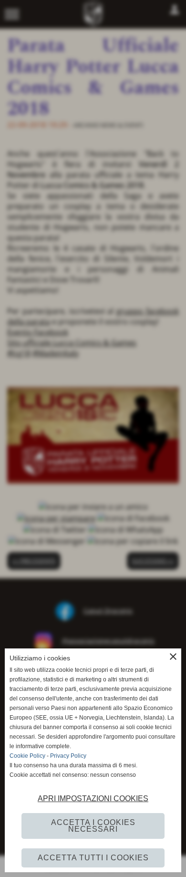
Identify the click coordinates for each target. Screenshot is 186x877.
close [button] (173, 656)
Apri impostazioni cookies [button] (93, 798)
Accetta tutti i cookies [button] (93, 858)
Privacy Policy (68, 755)
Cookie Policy (27, 755)
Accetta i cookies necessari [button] (93, 825)
